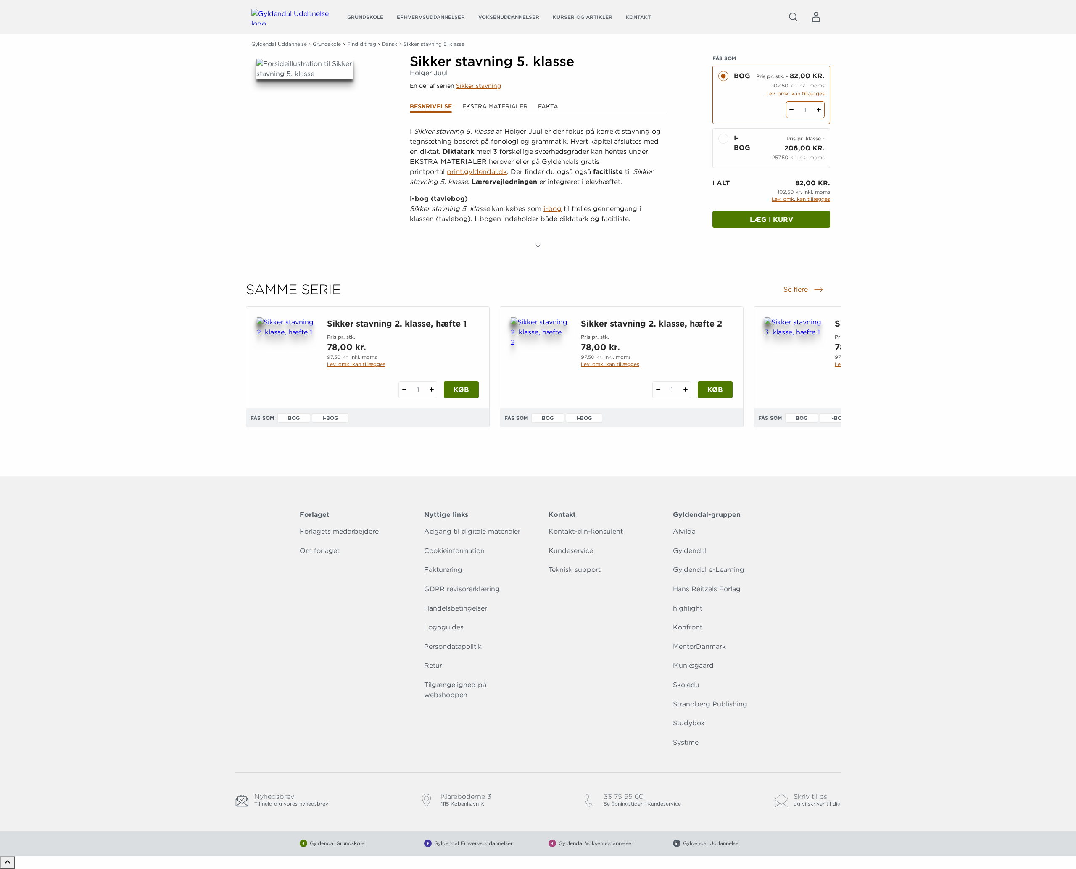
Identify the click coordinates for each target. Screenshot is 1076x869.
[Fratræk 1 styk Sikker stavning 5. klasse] (791, 110)
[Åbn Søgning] (793, 17)
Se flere (804, 290)
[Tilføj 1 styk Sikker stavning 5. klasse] (819, 110)
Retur (433, 665)
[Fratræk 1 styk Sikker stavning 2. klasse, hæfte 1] (404, 390)
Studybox (688, 723)
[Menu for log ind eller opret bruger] (816, 17)
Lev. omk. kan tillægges (795, 93)
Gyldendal (690, 551)
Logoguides (444, 627)
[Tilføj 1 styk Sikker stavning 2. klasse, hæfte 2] (685, 390)
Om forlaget (320, 551)
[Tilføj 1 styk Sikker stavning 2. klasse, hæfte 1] (431, 390)
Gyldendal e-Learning (708, 570)
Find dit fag (361, 44)
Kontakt (638, 17)
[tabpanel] (538, 188)
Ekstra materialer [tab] (494, 106)
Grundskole (365, 17)
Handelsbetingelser (455, 608)
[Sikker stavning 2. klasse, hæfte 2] (539, 357)
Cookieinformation (454, 551)
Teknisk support (575, 570)
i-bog (552, 209)
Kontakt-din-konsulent (586, 531)
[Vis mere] (538, 246)
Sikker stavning (478, 85)
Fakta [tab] (548, 106)
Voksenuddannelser (508, 17)
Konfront (687, 627)
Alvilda (684, 531)
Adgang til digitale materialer (472, 531)
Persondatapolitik (453, 646)
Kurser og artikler (582, 17)
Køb (461, 390)
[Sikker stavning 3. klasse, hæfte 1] (793, 357)
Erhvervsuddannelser (431, 17)
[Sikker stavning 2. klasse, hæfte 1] (285, 357)
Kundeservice (571, 551)
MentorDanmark (699, 646)
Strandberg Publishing (710, 704)
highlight (687, 608)
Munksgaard (693, 665)
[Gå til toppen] (7, 862)
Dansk (389, 44)
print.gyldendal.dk (477, 172)
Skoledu (686, 685)
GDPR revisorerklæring (462, 589)
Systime (686, 742)
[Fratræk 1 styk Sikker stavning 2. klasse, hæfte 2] (658, 390)
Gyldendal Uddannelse (279, 44)
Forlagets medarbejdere (339, 531)
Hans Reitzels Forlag (707, 589)
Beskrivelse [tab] (431, 106)
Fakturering (443, 570)
